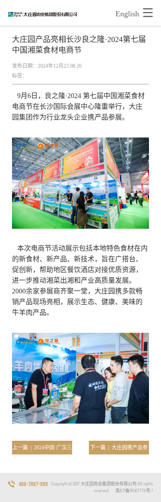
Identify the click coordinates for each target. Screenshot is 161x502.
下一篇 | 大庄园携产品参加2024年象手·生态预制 (119, 449)
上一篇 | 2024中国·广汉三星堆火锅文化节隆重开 (42, 449)
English (127, 13)
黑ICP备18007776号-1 (134, 490)
